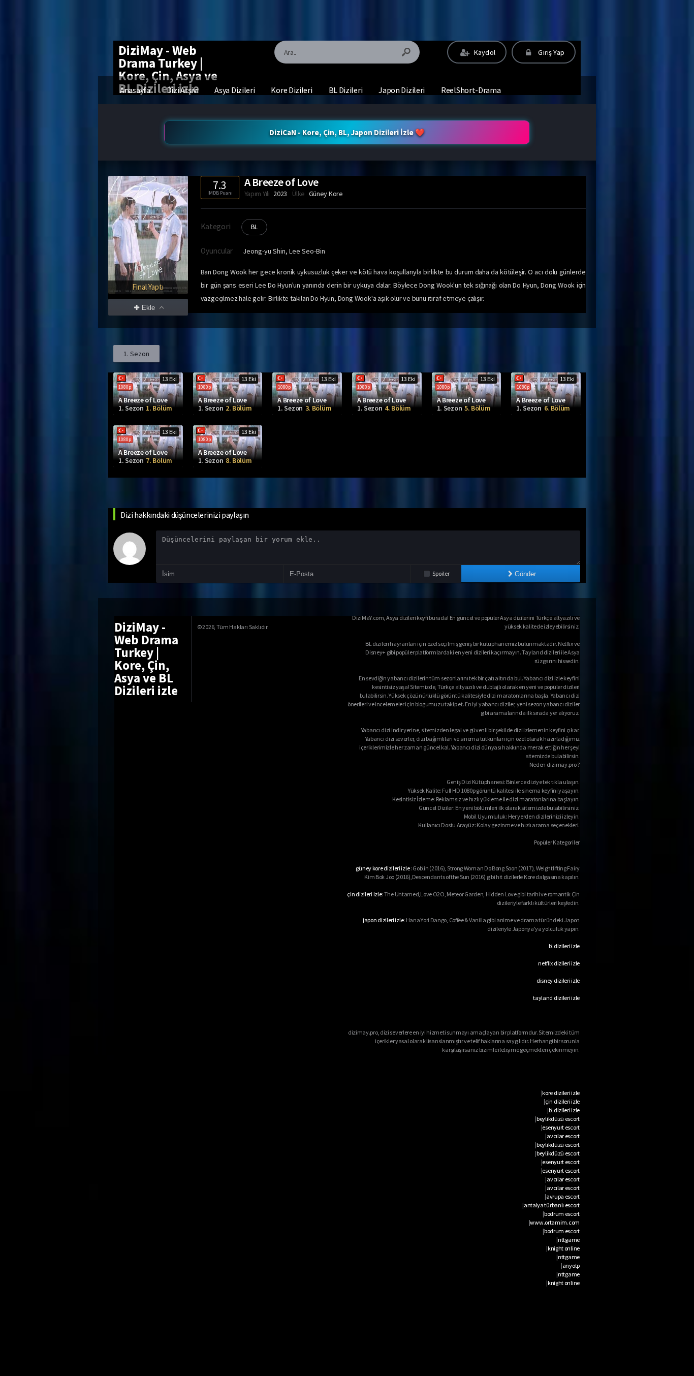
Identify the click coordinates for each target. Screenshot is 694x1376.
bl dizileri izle (564, 946)
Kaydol (483, 52)
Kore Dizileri (291, 90)
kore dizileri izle (561, 1093)
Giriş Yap (550, 52)
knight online (564, 1248)
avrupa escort (563, 1196)
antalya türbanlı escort (552, 1205)
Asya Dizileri (234, 90)
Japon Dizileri (401, 90)
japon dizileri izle (383, 920)
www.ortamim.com (555, 1222)
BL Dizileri (346, 90)
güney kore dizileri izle (382, 868)
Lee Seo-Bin (307, 251)
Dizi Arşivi (183, 90)
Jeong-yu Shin (264, 251)
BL (254, 227)
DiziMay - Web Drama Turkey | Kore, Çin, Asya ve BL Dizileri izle (167, 69)
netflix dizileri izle (559, 963)
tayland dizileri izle (556, 998)
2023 (280, 193)
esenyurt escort (561, 1127)
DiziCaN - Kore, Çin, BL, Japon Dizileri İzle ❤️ (347, 132)
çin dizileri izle (364, 894)
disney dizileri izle (558, 980)
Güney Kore (326, 193)
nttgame (569, 1239)
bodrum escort (562, 1213)
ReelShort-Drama (471, 90)
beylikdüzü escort (558, 1118)
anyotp (571, 1265)
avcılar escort (563, 1136)
